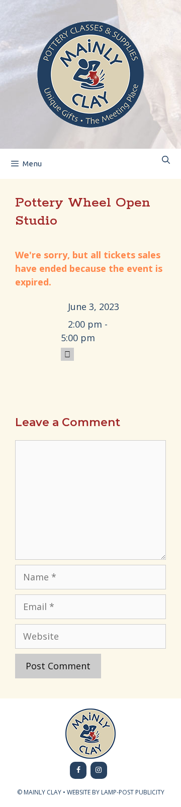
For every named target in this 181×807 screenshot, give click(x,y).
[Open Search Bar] (165, 160)
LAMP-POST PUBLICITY (132, 792)
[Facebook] (78, 770)
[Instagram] (98, 770)
